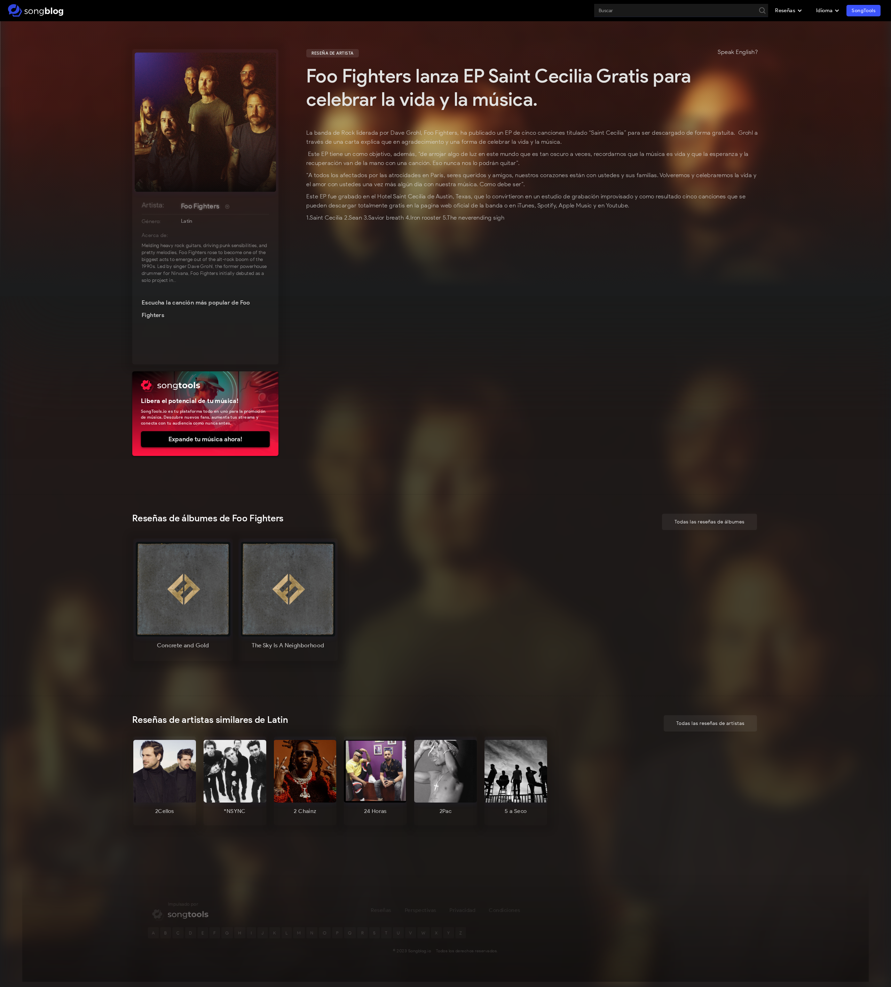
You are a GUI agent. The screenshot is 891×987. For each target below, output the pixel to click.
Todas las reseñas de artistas (710, 723)
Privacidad (462, 910)
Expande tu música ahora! (205, 439)
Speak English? (738, 52)
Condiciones (504, 910)
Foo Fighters (200, 206)
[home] (35, 10)
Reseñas (381, 910)
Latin (186, 221)
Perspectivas (420, 910)
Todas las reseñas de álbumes (709, 522)
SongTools (863, 11)
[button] (788, 10)
